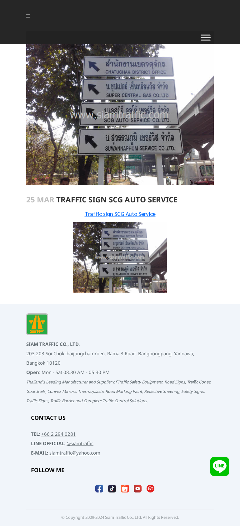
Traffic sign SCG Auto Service (120, 213)
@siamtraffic (80, 443)
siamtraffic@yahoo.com (74, 453)
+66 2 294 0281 (58, 434)
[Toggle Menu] (206, 38)
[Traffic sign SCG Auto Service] (120, 257)
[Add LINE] (219, 466)
